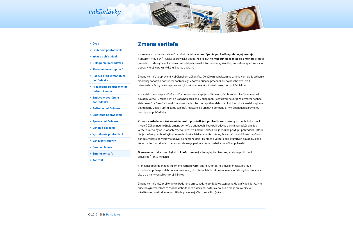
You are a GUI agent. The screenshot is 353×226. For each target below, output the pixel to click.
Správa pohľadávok (105, 121)
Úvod (95, 43)
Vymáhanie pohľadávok (108, 134)
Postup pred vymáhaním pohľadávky (108, 78)
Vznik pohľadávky (104, 140)
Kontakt (97, 160)
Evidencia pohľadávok (107, 50)
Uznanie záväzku (103, 127)
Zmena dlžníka (102, 147)
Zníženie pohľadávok (106, 108)
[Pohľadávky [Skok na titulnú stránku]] (104, 8)
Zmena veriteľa (102, 153)
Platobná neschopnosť (107, 69)
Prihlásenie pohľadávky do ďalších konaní (110, 89)
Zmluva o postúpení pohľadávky (105, 100)
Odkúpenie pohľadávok (107, 63)
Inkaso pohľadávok (104, 56)
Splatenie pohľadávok (107, 115)
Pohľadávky (113, 214)
